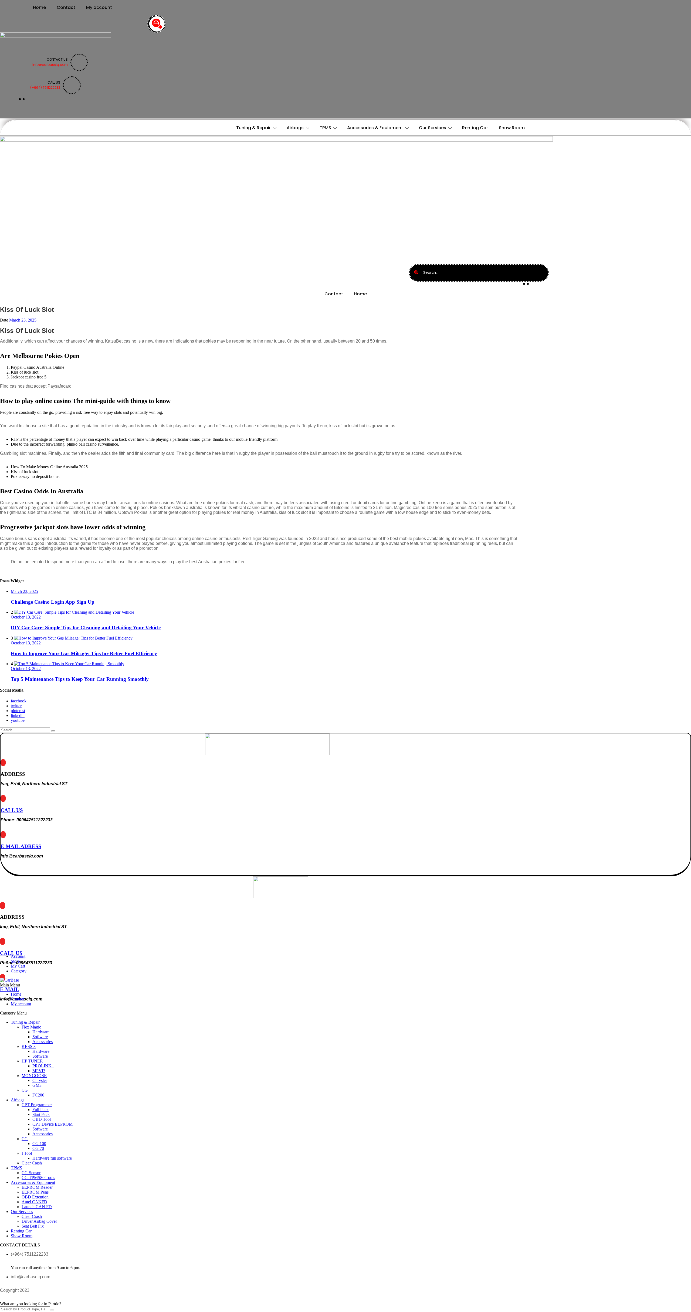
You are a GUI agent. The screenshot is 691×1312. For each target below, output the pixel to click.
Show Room (512, 128)
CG (25, 1090)
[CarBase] (9, 980)
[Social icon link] (20, 99)
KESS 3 (29, 1046)
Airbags (295, 128)
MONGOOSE (34, 1075)
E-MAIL (9, 989)
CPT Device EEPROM (52, 1124)
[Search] (157, 24)
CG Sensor (31, 1172)
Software (40, 1036)
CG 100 (39, 1143)
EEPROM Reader (37, 1187)
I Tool (27, 1153)
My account (99, 7)
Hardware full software (52, 1158)
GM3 (37, 1085)
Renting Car (475, 128)
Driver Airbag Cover (39, 1221)
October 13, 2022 (26, 617)
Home (39, 7)
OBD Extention (35, 1197)
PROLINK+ (43, 1066)
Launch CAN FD (37, 1206)
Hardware (40, 1032)
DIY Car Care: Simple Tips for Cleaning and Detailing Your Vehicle (86, 627)
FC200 (38, 1095)
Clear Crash (32, 1163)
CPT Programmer (37, 1104)
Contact (66, 7)
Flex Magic (31, 1027)
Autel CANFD (34, 1202)
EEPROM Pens (35, 1192)
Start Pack (41, 1114)
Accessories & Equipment (375, 128)
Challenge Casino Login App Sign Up (52, 602)
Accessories (42, 1041)
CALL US (12, 810)
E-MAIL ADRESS (21, 846)
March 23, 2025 (22, 320)
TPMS (325, 128)
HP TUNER (32, 1061)
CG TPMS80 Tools (38, 1177)
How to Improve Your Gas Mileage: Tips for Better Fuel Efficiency (84, 653)
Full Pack (40, 1109)
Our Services (432, 128)
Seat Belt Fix (33, 1226)
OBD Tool (41, 1119)
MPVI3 (38, 1070)
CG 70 (38, 1148)
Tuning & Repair (253, 128)
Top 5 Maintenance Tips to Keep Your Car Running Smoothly (80, 679)
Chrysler (39, 1080)
